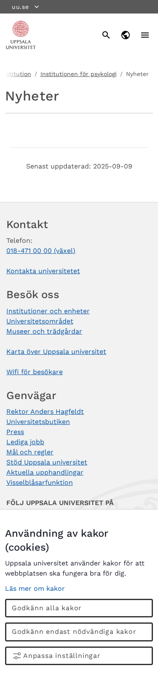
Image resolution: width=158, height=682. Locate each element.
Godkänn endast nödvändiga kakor (74, 632)
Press (15, 432)
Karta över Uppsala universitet (56, 352)
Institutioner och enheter (48, 311)
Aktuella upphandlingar (44, 472)
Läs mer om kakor (35, 588)
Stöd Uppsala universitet (46, 462)
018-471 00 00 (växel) (40, 251)
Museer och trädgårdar (44, 331)
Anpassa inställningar (62, 656)
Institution (16, 74)
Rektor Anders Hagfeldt (45, 412)
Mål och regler (30, 452)
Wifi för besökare (34, 372)
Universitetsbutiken (38, 422)
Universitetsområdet (39, 321)
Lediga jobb (25, 442)
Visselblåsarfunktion (39, 482)
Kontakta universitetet (43, 271)
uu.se (20, 6)
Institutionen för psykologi (78, 74)
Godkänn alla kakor (47, 608)
